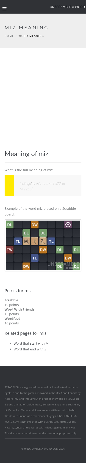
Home (9, 36)
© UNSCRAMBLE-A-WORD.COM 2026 (43, 448)
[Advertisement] (43, 105)
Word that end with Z (30, 349)
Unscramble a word (67, 7)
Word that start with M (31, 343)
